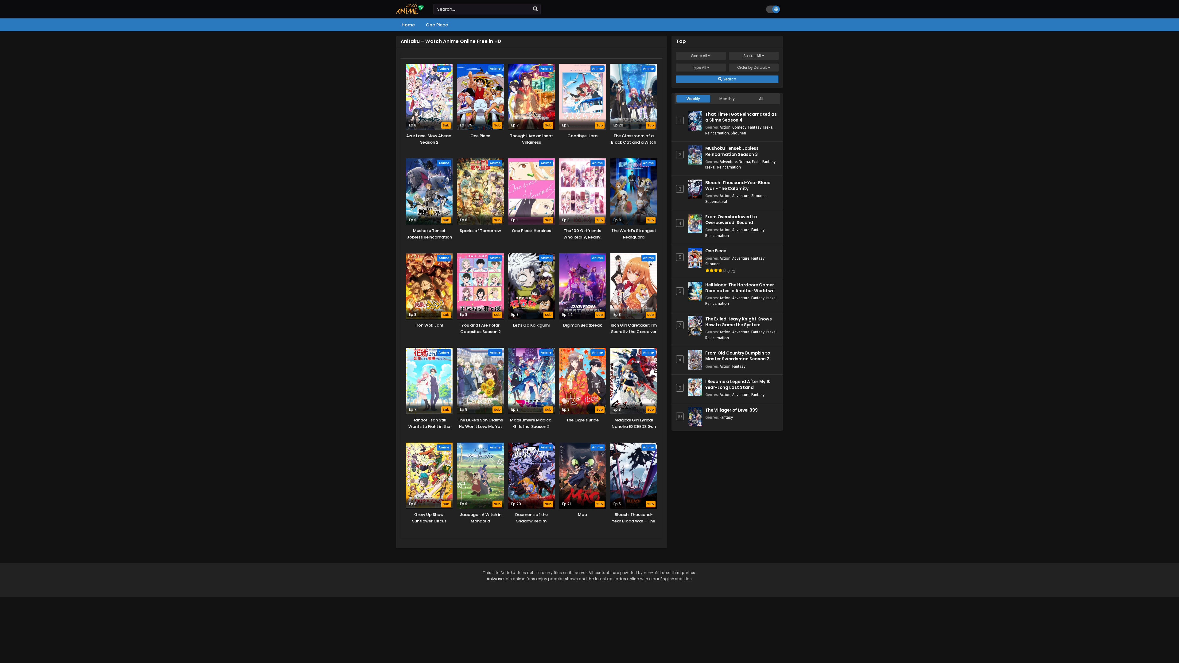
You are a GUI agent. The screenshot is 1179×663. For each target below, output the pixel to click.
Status (752, 55)
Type (699, 67)
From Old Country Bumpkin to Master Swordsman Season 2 (737, 356)
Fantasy (754, 127)
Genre (699, 55)
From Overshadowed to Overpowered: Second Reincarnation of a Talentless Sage (737, 226)
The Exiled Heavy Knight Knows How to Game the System (738, 322)
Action (725, 127)
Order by (752, 67)
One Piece (715, 251)
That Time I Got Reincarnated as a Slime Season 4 (741, 117)
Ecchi (756, 161)
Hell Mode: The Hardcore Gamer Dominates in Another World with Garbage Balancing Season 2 (741, 291)
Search (729, 79)
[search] (535, 9)
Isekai (768, 127)
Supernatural (716, 201)
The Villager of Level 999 (731, 410)
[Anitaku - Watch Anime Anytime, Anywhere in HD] (410, 13)
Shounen (738, 133)
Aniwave (495, 579)
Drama (744, 161)
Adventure (728, 161)
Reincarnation (717, 133)
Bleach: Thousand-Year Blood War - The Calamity (738, 186)
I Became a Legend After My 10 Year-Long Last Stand (738, 384)
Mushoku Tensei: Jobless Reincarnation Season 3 (732, 151)
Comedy (739, 127)
